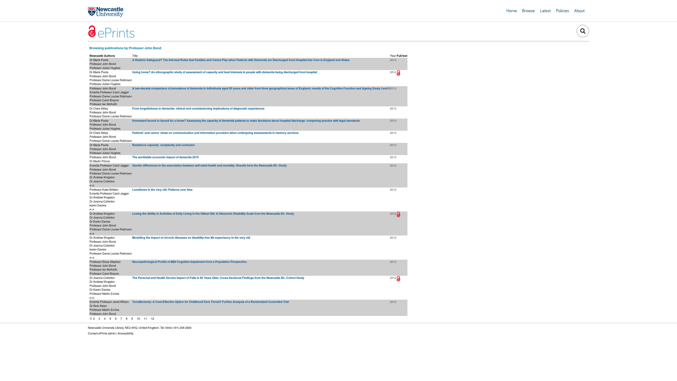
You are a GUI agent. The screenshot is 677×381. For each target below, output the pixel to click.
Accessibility (125, 333)
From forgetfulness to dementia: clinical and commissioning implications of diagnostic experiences (198, 108)
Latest (545, 11)
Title (135, 56)
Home (511, 11)
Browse (528, 11)
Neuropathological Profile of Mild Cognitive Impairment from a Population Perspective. (189, 262)
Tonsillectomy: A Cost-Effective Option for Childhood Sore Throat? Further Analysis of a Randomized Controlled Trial (210, 302)
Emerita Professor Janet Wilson (109, 302)
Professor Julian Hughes (105, 68)
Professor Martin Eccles (104, 294)
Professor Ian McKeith (103, 104)
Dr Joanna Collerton (102, 181)
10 (138, 318)
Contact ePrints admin (102, 333)
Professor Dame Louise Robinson (111, 80)
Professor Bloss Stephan (105, 262)
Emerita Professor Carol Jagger (109, 92)
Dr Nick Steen (98, 306)
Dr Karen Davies (100, 221)
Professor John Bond (103, 64)
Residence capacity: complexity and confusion (163, 145)
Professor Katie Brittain (104, 190)
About (579, 11)
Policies (562, 11)
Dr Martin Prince (100, 161)
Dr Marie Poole (99, 60)
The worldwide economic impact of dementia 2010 (165, 157)
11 (145, 318)
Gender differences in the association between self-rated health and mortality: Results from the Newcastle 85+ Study (209, 165)
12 (152, 318)
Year (393, 56)
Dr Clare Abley (99, 108)
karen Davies (98, 205)
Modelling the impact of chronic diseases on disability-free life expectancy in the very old (191, 237)
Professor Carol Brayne (104, 100)
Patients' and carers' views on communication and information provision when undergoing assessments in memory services (215, 133)
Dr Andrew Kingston (102, 177)
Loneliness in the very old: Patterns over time (162, 190)
